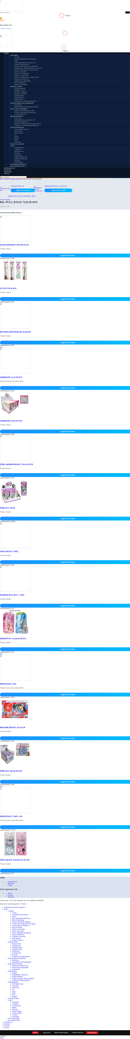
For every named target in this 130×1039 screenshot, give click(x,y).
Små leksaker (19, 83)
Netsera (23, 904)
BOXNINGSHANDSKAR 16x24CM (15, 332)
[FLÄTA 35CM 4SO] (15, 284)
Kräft (16, 138)
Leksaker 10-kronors (22, 81)
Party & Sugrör (20, 72)
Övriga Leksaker (21, 84)
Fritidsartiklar (16, 116)
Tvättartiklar (20, 114)
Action (17, 57)
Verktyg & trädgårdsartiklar (26, 125)
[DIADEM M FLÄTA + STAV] (15, 591)
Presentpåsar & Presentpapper (26, 107)
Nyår (16, 136)
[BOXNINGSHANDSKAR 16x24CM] (15, 328)
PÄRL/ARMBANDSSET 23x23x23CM (16, 464)
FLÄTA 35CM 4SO (8, 288)
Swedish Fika (19, 97)
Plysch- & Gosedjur (21, 73)
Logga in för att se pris (23, 190)
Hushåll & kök (16, 86)
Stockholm (18, 162)
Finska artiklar (20, 157)
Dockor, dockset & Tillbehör (26, 66)
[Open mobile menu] (65, 33)
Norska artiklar (20, 158)
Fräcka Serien (19, 88)
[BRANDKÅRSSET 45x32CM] (15, 723)
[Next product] (35, 183)
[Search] (127, 12)
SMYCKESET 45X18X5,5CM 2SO (15, 860)
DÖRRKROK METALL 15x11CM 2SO (55, 186)
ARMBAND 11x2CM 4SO (11, 377)
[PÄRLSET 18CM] (15, 504)
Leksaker (14, 55)
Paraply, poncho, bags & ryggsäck (27, 123)
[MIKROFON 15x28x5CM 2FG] (15, 634)
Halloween (18, 133)
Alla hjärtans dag (21, 129)
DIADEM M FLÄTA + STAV (12, 595)
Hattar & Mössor (21, 122)
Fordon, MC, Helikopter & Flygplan (28, 68)
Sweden (17, 160)
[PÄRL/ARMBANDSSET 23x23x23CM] (15, 460)
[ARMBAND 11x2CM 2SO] (15, 417)
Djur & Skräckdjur (21, 64)
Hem (2, 179)
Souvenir (17, 155)
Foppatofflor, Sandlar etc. (25, 120)
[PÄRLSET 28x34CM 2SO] (15, 767)
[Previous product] (1, 183)
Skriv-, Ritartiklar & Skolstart (26, 77)
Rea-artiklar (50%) (17, 166)
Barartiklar (19, 148)
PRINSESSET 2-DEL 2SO (11, 816)
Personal (11, 897)
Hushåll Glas (19, 90)
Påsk (16, 140)
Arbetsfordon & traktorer (25, 59)
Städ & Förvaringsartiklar (25, 112)
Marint (17, 153)
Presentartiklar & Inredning (22, 103)
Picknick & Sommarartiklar (25, 101)
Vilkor (10, 885)
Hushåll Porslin (20, 92)
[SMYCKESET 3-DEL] (15, 547)
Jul (15, 135)
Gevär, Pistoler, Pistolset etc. (26, 70)
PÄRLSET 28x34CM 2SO (11, 771)
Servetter (18, 99)
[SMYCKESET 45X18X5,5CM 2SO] (15, 856)
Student (17, 142)
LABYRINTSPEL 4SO (17, 186)
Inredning (18, 105)
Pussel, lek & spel (21, 75)
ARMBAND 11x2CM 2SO (11, 421)
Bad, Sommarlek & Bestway (25, 62)
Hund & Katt (19, 151)
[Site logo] (11, 10)
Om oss (10, 895)
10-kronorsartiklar (18, 164)
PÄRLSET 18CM (7, 508)
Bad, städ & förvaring (19, 109)
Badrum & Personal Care (24, 110)
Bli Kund (11, 883)
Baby (16, 61)
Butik (10, 893)
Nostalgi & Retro (17, 144)
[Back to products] (32, 187)
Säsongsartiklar (17, 127)
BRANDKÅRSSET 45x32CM (12, 727)
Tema (12, 146)
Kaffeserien (19, 96)
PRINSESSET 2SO (8, 684)
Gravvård (18, 131)
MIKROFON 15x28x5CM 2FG (13, 638)
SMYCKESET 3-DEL (9, 551)
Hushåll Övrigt (20, 94)
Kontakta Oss (12, 882)
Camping (17, 149)
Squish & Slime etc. (21, 79)
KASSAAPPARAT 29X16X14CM (14, 245)
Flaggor (17, 118)
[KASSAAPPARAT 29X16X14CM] (15, 241)
